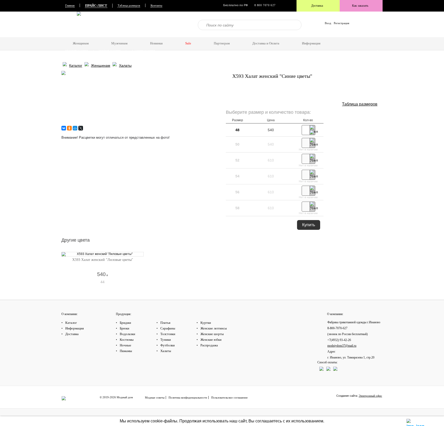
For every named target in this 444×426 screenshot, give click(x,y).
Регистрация (341, 23)
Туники (165, 340)
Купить (308, 225)
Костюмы (94, 31)
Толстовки (167, 334)
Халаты (190, 31)
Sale (188, 43)
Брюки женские (276, 34)
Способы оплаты (125, 56)
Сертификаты (73, 56)
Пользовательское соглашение (229, 397)
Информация (73, 52)
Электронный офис (370, 395)
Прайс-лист (96, 5)
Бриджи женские (246, 34)
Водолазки (71, 31)
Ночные (125, 345)
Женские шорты (212, 334)
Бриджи (125, 323)
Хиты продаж (95, 24)
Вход (328, 23)
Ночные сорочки (120, 31)
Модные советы (154, 397)
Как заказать (360, 5)
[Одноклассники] (69, 128)
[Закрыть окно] (409, 421)
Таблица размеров (129, 5)
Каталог (70, 20)
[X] (80, 128)
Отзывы (281, 52)
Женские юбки (210, 340)
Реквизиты (98, 56)
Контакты (156, 5)
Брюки (124, 328)
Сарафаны (167, 328)
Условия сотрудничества (161, 56)
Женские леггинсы (213, 328)
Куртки (205, 323)
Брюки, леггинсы (215, 31)
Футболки (169, 31)
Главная (70, 5)
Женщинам (100, 65)
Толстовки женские (319, 34)
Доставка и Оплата (308, 52)
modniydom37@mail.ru (341, 345)
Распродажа (209, 345)
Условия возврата (245, 56)
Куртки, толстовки (318, 31)
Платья (165, 323)
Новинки (70, 24)
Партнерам (222, 43)
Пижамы (147, 31)
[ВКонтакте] (63, 128)
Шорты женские (215, 34)
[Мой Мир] (75, 128)
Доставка (317, 5)
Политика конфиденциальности (188, 397)
